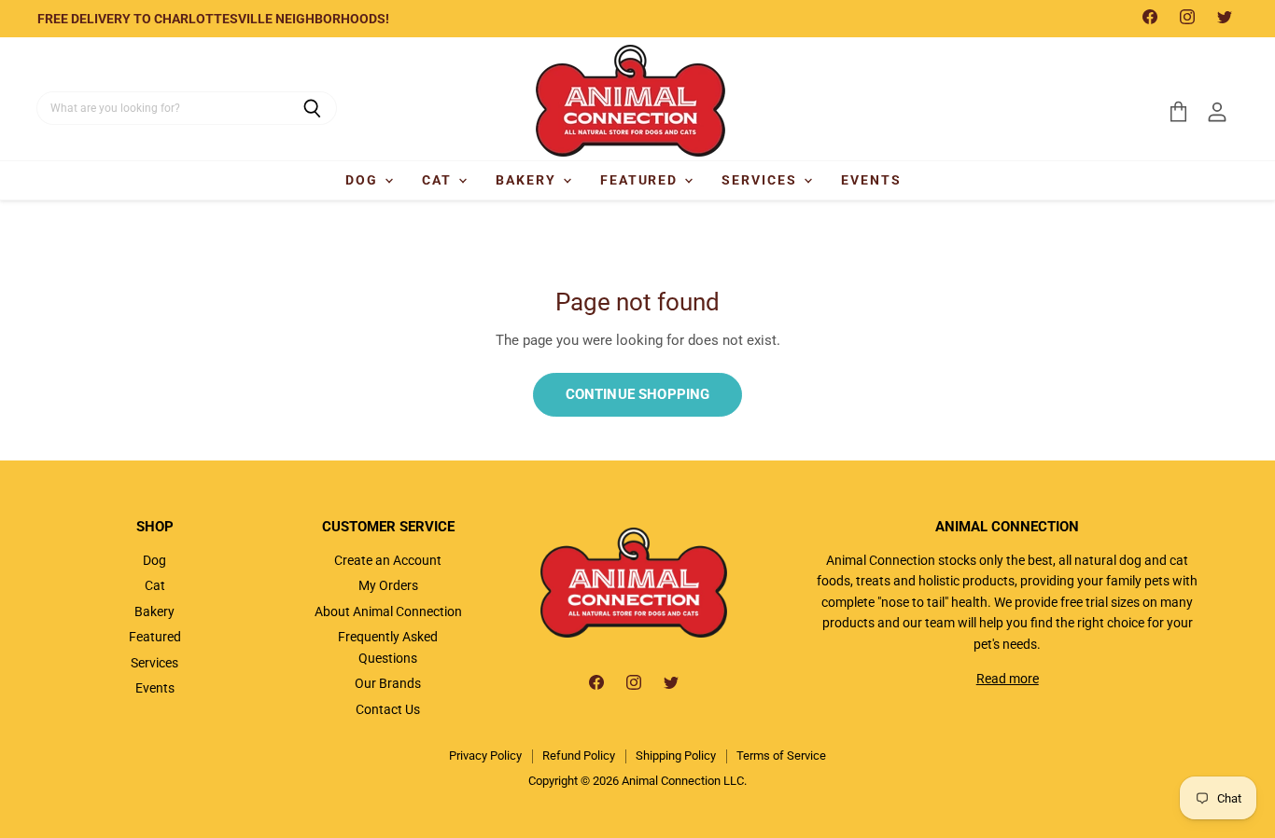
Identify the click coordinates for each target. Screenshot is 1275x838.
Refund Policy (578, 755)
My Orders (388, 585)
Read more (1007, 678)
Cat (439, 179)
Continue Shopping (638, 394)
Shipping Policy (676, 755)
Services (762, 179)
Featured (641, 179)
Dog (364, 179)
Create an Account (387, 560)
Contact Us (388, 709)
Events (871, 179)
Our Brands (388, 683)
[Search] (312, 108)
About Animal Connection (388, 611)
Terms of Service (781, 755)
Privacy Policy (485, 755)
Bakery (528, 179)
